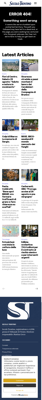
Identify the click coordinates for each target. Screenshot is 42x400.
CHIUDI (38, 13)
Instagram (29, 38)
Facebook (23, 38)
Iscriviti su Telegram (21, 33)
